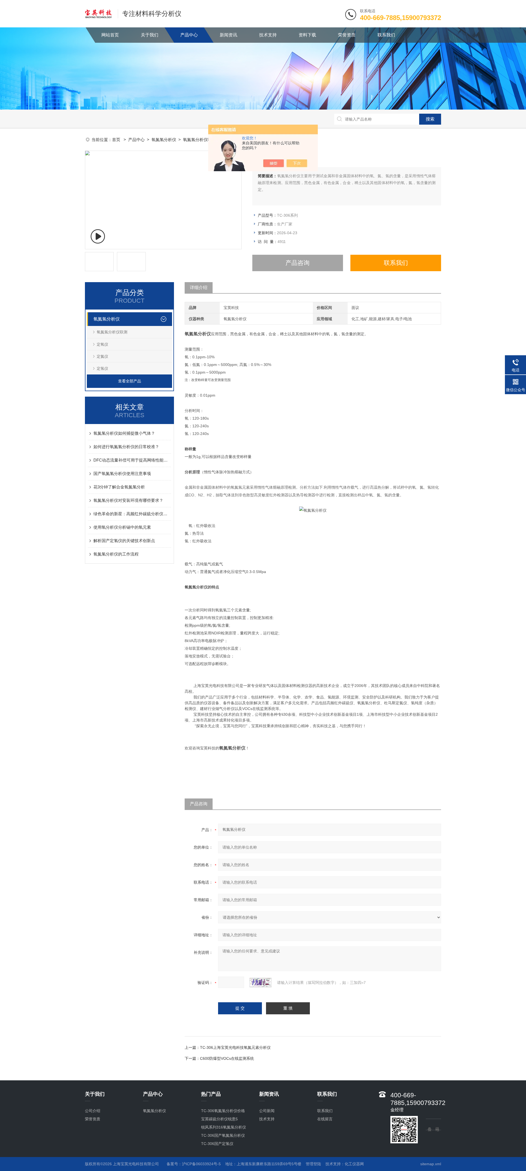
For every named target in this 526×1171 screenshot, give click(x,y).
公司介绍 (92, 1111)
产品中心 (189, 35)
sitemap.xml (430, 1164)
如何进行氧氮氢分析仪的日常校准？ (126, 446)
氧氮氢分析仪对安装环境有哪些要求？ (128, 500)
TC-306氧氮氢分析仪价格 (223, 1111)
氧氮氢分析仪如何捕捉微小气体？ (124, 433)
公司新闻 (267, 1111)
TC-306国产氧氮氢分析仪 (223, 1135)
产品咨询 (297, 262)
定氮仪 (102, 356)
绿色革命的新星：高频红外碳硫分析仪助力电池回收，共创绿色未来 (132, 513)
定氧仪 (102, 344)
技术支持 (268, 35)
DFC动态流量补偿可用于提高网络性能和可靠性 (132, 460)
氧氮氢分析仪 (163, 139)
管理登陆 (313, 1164)
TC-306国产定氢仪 (217, 1143)
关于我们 (149, 35)
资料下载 (307, 35)
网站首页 (110, 35)
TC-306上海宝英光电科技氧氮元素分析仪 (235, 1047)
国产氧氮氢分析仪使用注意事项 (122, 473)
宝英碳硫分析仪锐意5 (219, 1119)
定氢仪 (102, 368)
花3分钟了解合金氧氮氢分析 (119, 487)
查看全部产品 (129, 381)
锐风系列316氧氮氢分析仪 (223, 1127)
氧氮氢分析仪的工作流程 (116, 554)
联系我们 (386, 35)
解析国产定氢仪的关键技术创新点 (124, 540)
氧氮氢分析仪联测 (199, 139)
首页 (116, 139)
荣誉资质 (347, 35)
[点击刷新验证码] (260, 982)
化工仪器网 (354, 1164)
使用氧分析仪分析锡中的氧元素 (122, 527)
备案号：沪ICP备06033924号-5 (194, 1164)
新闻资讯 (228, 35)
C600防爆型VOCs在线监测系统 (227, 1058)
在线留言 (325, 1119)
